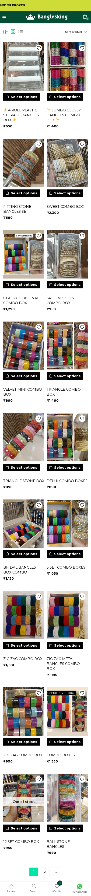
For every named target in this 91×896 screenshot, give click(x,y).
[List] (21, 32)
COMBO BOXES (61, 755)
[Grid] (13, 32)
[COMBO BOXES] (67, 711)
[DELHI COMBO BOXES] (67, 437)
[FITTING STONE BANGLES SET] (23, 163)
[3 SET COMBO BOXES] (67, 523)
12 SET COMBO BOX (21, 841)
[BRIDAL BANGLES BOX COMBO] (23, 523)
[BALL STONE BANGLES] (67, 798)
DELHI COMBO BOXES (67, 481)
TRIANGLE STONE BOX (23, 481)
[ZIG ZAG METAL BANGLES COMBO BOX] (67, 615)
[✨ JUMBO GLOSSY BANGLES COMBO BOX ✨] (67, 66)
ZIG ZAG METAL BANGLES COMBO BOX (63, 663)
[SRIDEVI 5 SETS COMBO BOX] (67, 254)
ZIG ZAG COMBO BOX (22, 658)
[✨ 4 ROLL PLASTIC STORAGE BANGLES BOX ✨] (23, 66)
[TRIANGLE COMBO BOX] (67, 346)
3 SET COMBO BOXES (66, 567)
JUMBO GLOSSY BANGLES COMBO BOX (64, 115)
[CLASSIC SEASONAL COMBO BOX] (23, 254)
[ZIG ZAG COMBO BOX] (23, 615)
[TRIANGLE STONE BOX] (23, 437)
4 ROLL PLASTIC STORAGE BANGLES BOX (21, 115)
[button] (85, 17)
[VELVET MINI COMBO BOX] (23, 346)
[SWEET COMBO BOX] (67, 163)
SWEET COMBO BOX (65, 206)
